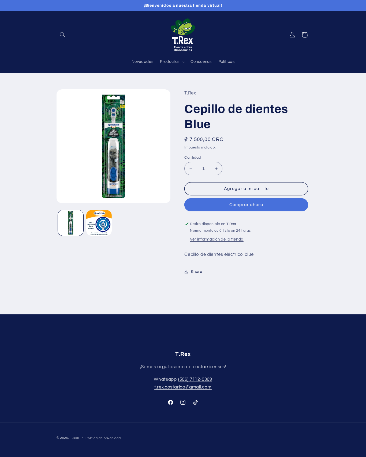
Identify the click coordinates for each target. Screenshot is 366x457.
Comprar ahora (246, 205)
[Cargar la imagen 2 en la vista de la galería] (99, 222)
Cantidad (192, 157)
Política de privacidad (103, 438)
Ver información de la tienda (217, 240)
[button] (63, 35)
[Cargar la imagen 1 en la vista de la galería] (70, 222)
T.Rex (74, 437)
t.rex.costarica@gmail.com (183, 387)
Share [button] (196, 272)
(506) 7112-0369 (195, 379)
